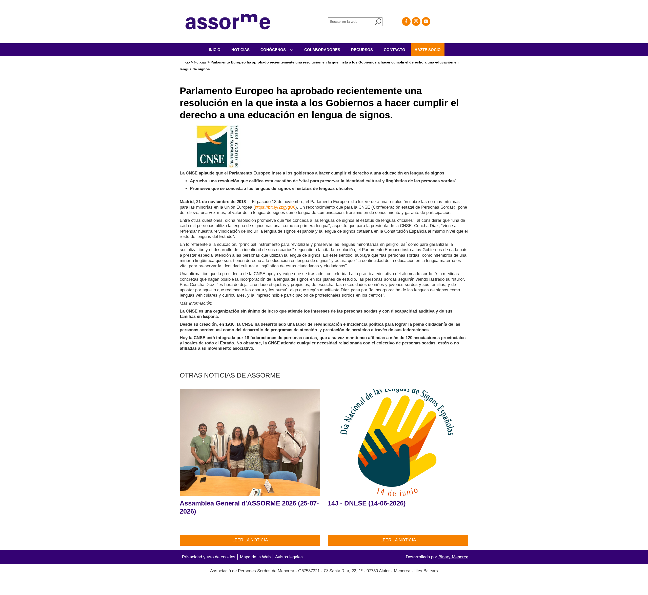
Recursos (362, 50)
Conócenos (273, 50)
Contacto (394, 50)
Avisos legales (289, 557)
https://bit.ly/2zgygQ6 (275, 207)
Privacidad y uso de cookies (208, 557)
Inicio (214, 50)
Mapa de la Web (255, 557)
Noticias (240, 50)
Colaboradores (322, 50)
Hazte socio (428, 50)
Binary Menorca (453, 557)
